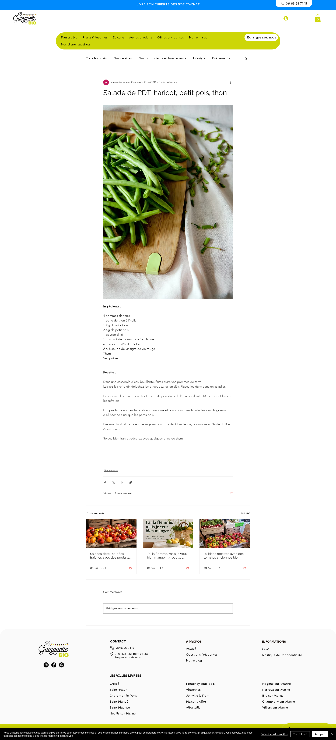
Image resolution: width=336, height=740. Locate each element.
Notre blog (194, 660)
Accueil (191, 648)
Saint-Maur (118, 689)
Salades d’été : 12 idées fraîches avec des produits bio (109, 555)
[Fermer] (332, 734)
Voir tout (245, 512)
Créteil (114, 683)
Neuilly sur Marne (122, 713)
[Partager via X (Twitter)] (113, 482)
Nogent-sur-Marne (276, 683)
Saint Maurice (120, 707)
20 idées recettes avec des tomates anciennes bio (224, 555)
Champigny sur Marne (278, 701)
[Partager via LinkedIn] (122, 482)
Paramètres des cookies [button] (274, 734)
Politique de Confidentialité (280, 655)
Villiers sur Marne (275, 707)
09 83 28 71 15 (125, 647)
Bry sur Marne (272, 695)
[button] (317, 18)
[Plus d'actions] (231, 82)
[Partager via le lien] (130, 482)
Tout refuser (300, 734)
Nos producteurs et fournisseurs (162, 58)
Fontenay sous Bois (200, 683)
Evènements (221, 58)
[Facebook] (53, 664)
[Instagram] (46, 664)
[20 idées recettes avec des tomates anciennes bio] (225, 533)
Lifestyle (199, 58)
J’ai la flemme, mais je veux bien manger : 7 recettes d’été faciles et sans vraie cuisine (167, 555)
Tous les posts (96, 58)
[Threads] (61, 664)
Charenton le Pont (123, 695)
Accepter (320, 734)
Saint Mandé (119, 701)
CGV (265, 649)
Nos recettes (123, 58)
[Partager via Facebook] (105, 482)
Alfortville (193, 707)
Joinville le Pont (197, 695)
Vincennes (193, 689)
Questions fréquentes (201, 654)
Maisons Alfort (197, 701)
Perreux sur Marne (276, 689)
